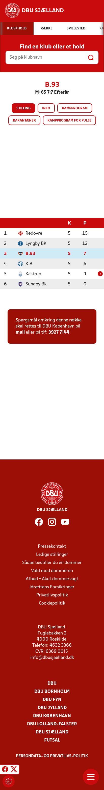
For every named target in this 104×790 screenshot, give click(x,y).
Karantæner (24, 120)
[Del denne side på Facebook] (5, 770)
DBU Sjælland (52, 732)
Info (46, 108)
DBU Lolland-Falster (52, 724)
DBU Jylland (52, 708)
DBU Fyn (52, 700)
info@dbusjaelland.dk (52, 658)
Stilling (23, 108)
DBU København (52, 716)
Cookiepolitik (52, 603)
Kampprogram (75, 108)
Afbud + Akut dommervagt (52, 579)
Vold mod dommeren (52, 571)
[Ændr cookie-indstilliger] (9, 781)
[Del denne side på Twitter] (14, 770)
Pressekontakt (52, 546)
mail (20, 332)
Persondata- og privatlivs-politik (52, 756)
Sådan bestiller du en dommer (52, 563)
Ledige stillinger (52, 555)
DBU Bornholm (52, 692)
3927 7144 (58, 332)
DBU (52, 683)
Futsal (52, 740)
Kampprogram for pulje (69, 120)
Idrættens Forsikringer (52, 587)
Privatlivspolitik (52, 595)
